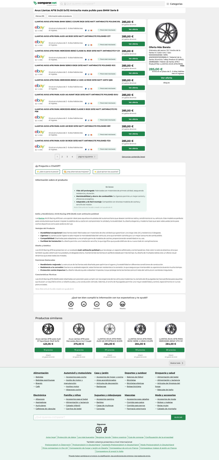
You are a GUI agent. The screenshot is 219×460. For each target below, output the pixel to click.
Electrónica (39, 395)
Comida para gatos (135, 402)
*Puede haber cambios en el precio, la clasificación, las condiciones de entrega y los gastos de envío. (110, 456)
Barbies (100, 402)
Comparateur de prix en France (124, 448)
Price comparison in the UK (55, 448)
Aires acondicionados (106, 380)
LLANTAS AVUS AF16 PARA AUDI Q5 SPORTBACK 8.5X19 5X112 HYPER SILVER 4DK (109, 340)
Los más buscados (86, 437)
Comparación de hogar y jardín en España (89, 448)
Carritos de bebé (73, 409)
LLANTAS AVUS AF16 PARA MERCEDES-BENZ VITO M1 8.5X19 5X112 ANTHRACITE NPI (171, 340)
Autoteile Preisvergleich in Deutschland (120, 445)
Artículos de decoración (107, 383)
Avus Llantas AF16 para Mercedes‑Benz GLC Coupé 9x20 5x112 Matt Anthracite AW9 (78, 340)
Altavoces (40, 399)
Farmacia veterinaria (136, 409)
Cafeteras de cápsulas (45, 409)
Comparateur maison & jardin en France (158, 448)
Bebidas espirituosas (45, 380)
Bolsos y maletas (165, 402)
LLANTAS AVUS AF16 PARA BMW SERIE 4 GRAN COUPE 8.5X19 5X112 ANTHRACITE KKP (140, 340)
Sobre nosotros (119, 437)
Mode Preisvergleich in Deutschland (157, 445)
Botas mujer (163, 405)
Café (38, 386)
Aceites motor (72, 386)
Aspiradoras (41, 402)
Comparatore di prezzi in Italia (109, 451)
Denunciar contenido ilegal (133, 157)
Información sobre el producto (60, 16)
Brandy (39, 383)
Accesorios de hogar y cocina (110, 377)
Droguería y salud (165, 373)
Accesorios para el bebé (77, 399)
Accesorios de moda (166, 399)
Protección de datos (67, 437)
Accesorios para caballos (138, 399)
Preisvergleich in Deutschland (86, 445)
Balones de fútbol (135, 377)
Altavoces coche (73, 390)
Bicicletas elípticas (135, 383)
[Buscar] (62, 3)
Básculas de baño (165, 390)
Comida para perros (136, 405)
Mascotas (130, 395)
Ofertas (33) (39, 16)
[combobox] (114, 3)
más (182, 65)
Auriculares (41, 405)
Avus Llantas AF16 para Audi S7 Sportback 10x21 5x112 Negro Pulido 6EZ (48, 340)
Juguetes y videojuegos (107, 395)
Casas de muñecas (105, 405)
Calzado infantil (73, 405)
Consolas (101, 409)
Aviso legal (51, 437)
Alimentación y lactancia (168, 380)
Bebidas (39, 377)
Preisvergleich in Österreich (58, 445)
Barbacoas (101, 386)
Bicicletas (131, 380)
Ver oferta (166, 78)
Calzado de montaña (166, 409)
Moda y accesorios (165, 395)
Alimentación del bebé (167, 377)
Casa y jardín (101, 373)
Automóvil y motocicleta (77, 373)
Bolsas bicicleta (134, 386)
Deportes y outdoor (136, 373)
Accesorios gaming (105, 399)
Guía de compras (136, 437)
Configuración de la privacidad (159, 437)
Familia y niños (72, 395)
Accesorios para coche (76, 377)
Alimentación (41, 373)
